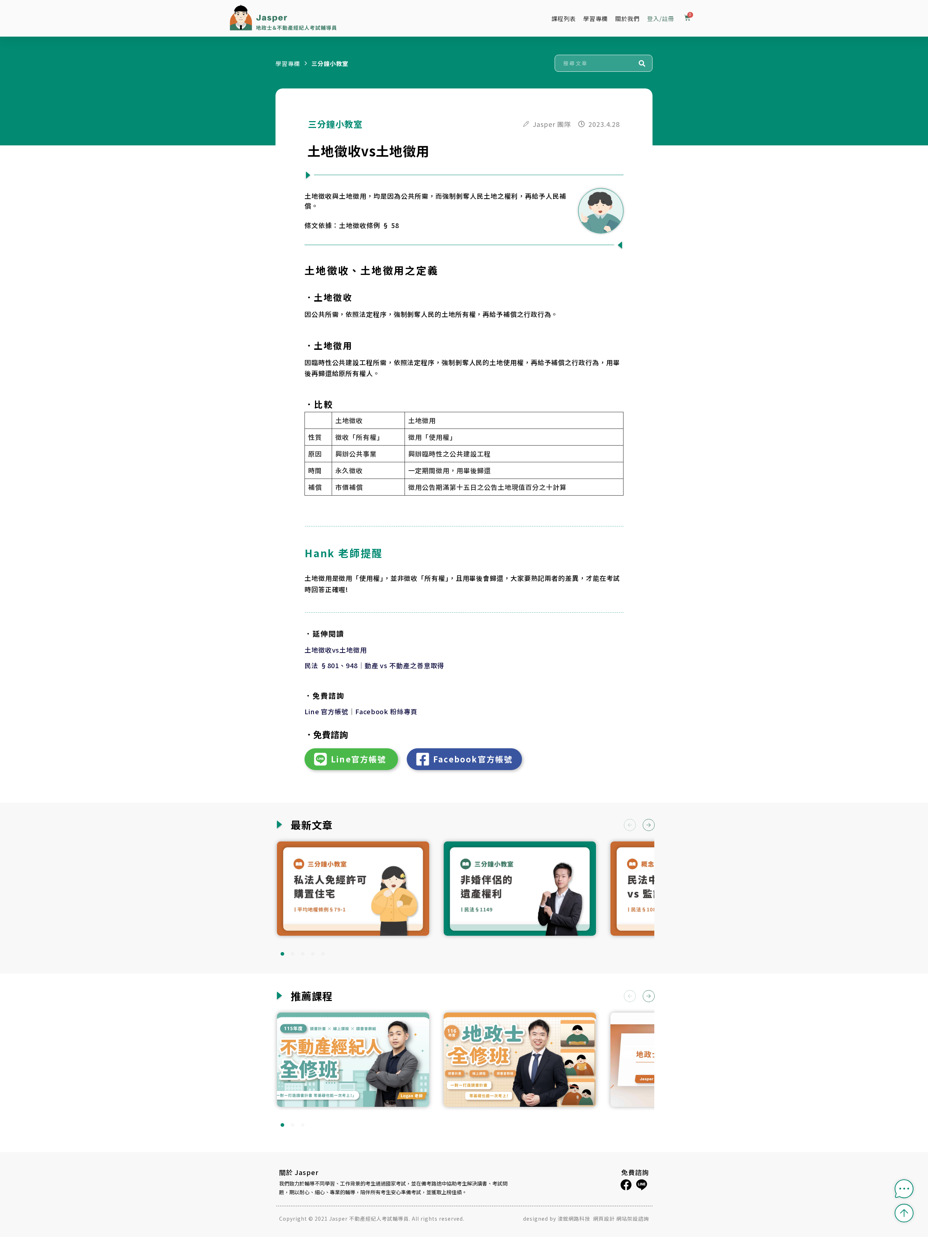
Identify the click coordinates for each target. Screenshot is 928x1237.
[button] (649, 825)
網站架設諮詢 (632, 1218)
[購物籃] (687, 18)
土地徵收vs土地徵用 (335, 649)
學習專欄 (595, 18)
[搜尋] (642, 63)
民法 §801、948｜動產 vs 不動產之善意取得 (374, 665)
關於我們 (627, 18)
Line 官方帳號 (326, 711)
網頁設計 (604, 1218)
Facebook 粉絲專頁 (386, 711)
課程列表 (563, 18)
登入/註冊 (660, 18)
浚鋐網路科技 (575, 1218)
